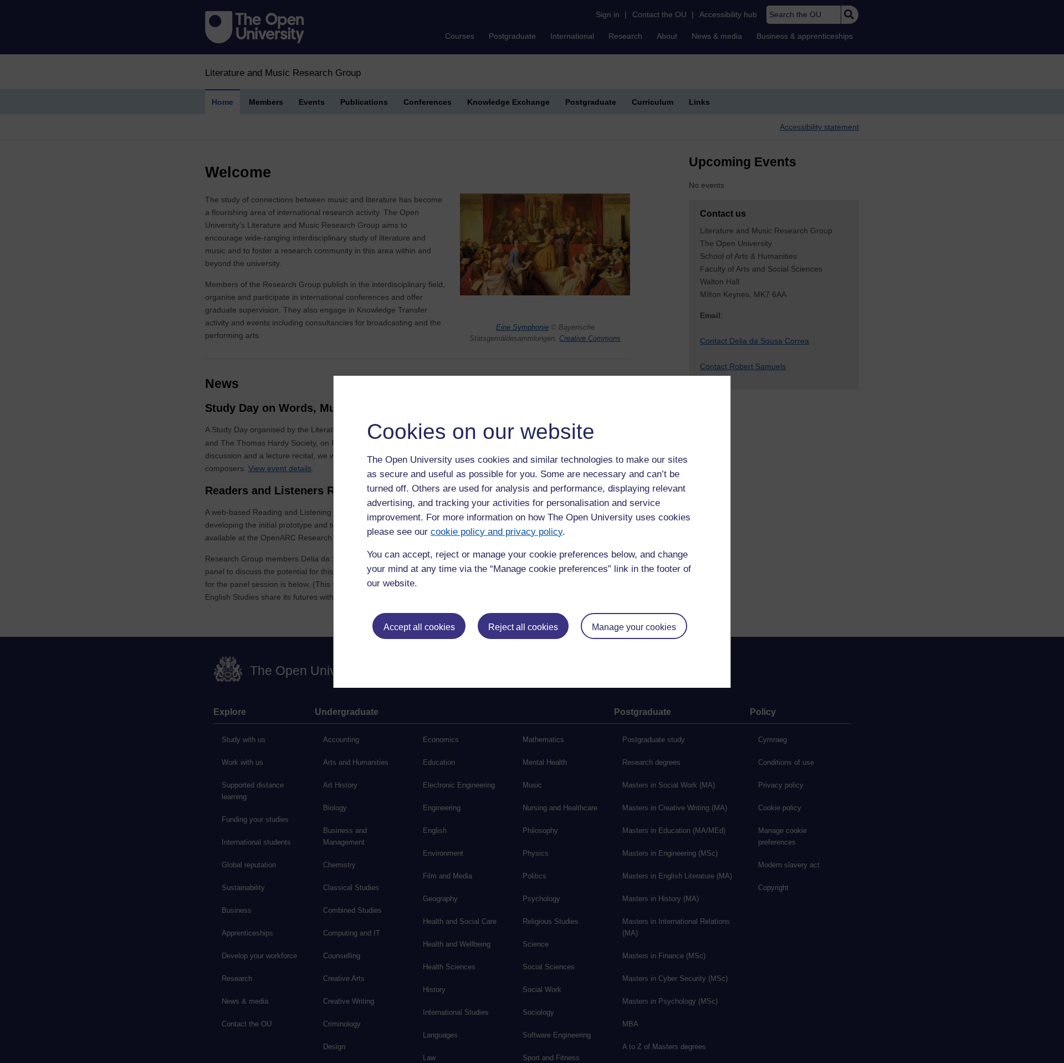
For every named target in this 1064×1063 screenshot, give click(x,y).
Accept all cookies (419, 627)
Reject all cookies (523, 627)
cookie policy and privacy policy (496, 532)
